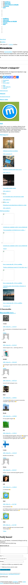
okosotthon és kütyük (12, 4)
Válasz (4, 333)
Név (1, 556)
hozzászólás (4, 545)
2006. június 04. (10, 345)
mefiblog (7, 2)
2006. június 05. (10, 470)
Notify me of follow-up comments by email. (12, 564)
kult (4, 7)
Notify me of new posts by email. (9, 567)
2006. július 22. (9, 504)
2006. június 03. (7, 86)
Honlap (2, 561)
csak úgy (11, 44)
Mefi (4, 85)
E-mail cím (3, 558)
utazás (7, 6)
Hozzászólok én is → (8, 313)
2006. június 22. (10, 487)
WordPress (15, 581)
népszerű (7, 3)
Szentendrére (8, 52)
